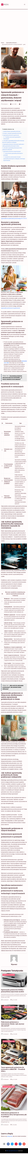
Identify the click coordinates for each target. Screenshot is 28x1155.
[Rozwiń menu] (24, 4)
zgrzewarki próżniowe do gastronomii (10, 308)
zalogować (9, 1136)
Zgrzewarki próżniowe (11, 42)
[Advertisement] (14, 25)
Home (2, 42)
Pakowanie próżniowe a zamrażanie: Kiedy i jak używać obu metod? (12, 1024)
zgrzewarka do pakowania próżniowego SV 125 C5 (14, 218)
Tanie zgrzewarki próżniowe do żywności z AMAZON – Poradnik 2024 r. (13, 1069)
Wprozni (6, 104)
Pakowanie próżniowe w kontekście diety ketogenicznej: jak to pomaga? (14, 1114)
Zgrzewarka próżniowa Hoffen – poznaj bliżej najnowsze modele (13, 991)
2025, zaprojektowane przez (12, 1150)
